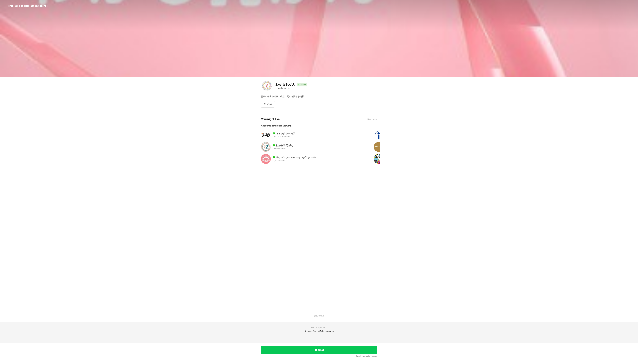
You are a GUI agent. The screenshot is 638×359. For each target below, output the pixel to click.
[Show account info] (302, 85)
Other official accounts (323, 331)
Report (308, 331)
